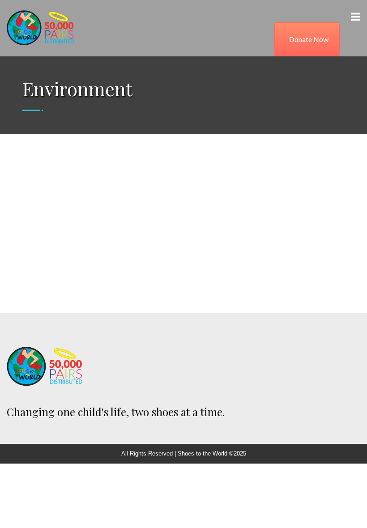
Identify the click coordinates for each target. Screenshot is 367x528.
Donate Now (309, 39)
